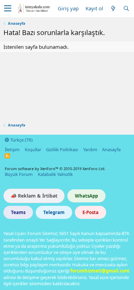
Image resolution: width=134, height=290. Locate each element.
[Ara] (126, 8)
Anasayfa (111, 149)
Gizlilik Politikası (62, 149)
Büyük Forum (19, 174)
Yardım (90, 149)
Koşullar (33, 149)
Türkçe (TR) (21, 140)
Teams (18, 212)
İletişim (12, 149)
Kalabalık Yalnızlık (55, 174)
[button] (7, 8)
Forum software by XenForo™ (55, 168)
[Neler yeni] (113, 8)
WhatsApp (86, 196)
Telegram (54, 212)
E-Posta (90, 212)
